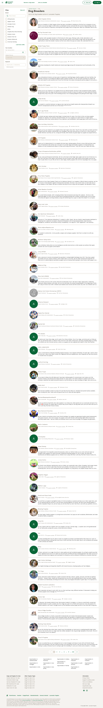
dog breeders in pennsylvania (61, 662)
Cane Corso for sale (12, 687)
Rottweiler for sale (11, 686)
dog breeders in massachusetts (33, 659)
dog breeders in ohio (34, 667)
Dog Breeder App (87, 686)
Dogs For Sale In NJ (30, 684)
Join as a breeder (42, 2)
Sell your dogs (86, 684)
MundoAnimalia (34, 695)
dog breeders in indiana (63, 659)
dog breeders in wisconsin (75, 667)
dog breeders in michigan (33, 663)
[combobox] (14, 52)
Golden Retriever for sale (13, 678)
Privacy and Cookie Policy (38, 700)
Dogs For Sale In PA (30, 678)
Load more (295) (20, 44)
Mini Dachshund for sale (13, 684)
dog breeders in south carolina (76, 663)
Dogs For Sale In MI (29, 686)
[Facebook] (84, 690)
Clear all (22, 10)
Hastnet (19, 695)
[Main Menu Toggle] (2, 2)
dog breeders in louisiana (89, 659)
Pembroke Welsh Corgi (12, 680)
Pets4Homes (12, 695)
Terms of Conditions (26, 700)
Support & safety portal (88, 680)
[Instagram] (86, 690)
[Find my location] (23, 52)
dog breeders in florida (63, 665)
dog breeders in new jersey (48, 667)
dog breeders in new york (48, 663)
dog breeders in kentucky (47, 659)
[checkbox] (6, 19)
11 (68, 652)
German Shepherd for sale (13, 682)
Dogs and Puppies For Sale (13, 676)
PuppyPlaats (26, 695)
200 (73, 652)
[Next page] (77, 652)
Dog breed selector (87, 687)
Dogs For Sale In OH (30, 682)
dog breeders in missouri (89, 663)
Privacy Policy (86, 678)
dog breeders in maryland (75, 659)
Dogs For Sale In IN (29, 687)
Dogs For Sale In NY (30, 680)
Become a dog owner (29, 2)
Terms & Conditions (87, 682)
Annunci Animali (44, 695)
